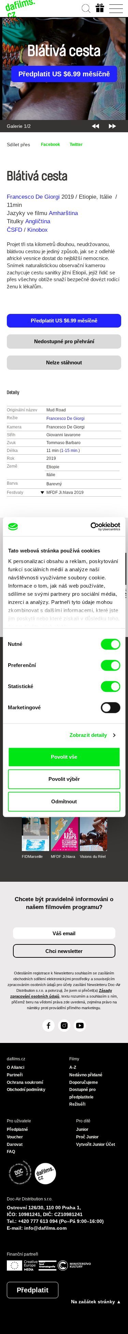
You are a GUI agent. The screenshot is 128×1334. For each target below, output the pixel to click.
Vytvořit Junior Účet (95, 1144)
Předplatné (17, 1129)
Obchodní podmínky (26, 1089)
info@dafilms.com (45, 1228)
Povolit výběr (64, 779)
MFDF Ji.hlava (63, 856)
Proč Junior (87, 1137)
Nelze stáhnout (64, 362)
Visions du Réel (92, 856)
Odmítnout (64, 801)
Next (112, 126)
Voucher (15, 1137)
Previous (95, 126)
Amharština (63, 213)
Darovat (15, 1144)
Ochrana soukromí (25, 1082)
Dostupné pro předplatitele (82, 1093)
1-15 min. (70, 450)
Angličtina (37, 221)
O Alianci (15, 1067)
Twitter (76, 144)
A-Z (72, 1067)
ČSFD (15, 230)
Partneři (15, 1075)
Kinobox (37, 230)
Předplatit (32, 1290)
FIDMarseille (32, 856)
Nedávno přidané (85, 1075)
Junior (82, 1129)
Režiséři (77, 1104)
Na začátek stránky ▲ (96, 1301)
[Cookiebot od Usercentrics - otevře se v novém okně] (91, 526)
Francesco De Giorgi (33, 197)
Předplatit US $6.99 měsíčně (64, 74)
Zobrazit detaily (88, 735)
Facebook (50, 144)
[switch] (110, 665)
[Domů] (20, 8)
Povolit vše (64, 757)
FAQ (11, 1151)
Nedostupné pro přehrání (64, 341)
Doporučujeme (83, 1082)
